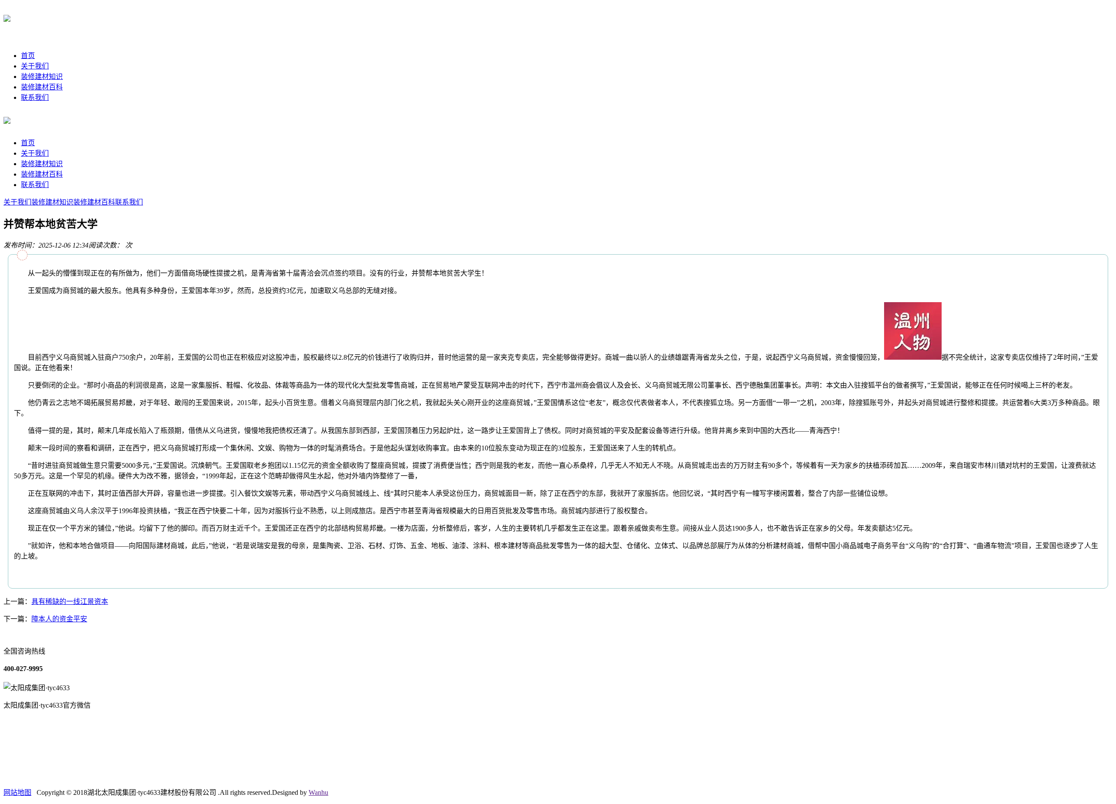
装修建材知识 (42, 76)
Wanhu (318, 792)
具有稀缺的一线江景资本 (69, 601)
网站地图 (17, 792)
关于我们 (35, 66)
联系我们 (35, 97)
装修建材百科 (42, 87)
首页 (28, 55)
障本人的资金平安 (59, 619)
